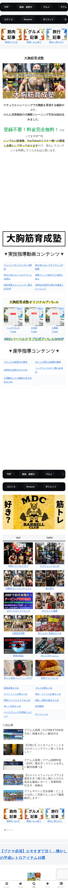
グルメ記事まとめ (43, 688)
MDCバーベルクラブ (18, 566)
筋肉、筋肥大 (25, 7)
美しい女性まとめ (12, 706)
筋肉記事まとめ (11, 688)
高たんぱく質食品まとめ (49, 633)
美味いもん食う (34, 42)
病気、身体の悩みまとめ (47, 700)
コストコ (8, 19)
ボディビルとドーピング (18, 611)
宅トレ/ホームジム (50, 655)
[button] (61, 585)
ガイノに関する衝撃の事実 (48, 362)
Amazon (28, 19)
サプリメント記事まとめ (15, 694)
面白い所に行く (56, 42)
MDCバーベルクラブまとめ (17, 700)
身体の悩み (18, 655)
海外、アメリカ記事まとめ (48, 694)
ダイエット (48, 19)
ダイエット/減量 (49, 611)
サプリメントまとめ (49, 566)
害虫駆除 (39, 706)
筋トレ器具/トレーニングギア (18, 678)
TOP (6, 7)
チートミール (41, 714)
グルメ (46, 7)
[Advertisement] (34, 192)
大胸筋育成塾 (18, 633)
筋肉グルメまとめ (49, 678)
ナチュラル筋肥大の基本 (15, 362)
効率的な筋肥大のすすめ (15, 370)
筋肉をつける (11, 42)
